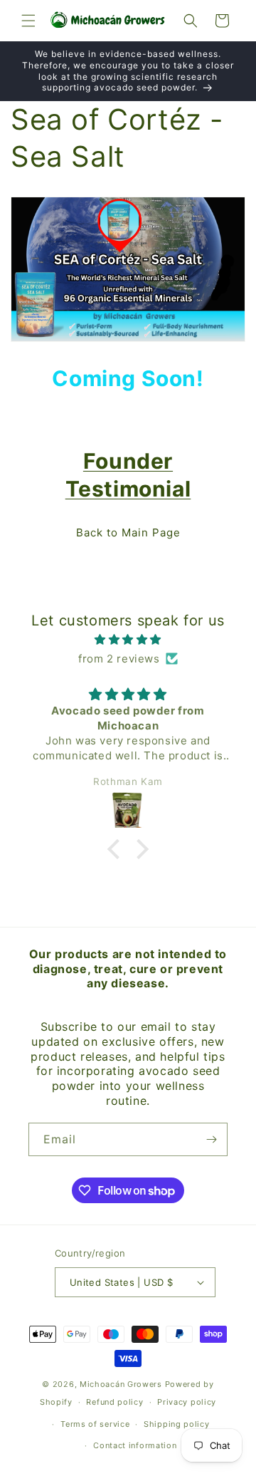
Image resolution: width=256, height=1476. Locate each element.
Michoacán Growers (121, 1384)
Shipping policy (177, 1424)
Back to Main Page (128, 532)
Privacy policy (186, 1402)
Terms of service (94, 1424)
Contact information (134, 1445)
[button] (28, 20)
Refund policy (114, 1402)
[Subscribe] (211, 1139)
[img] (128, 639)
